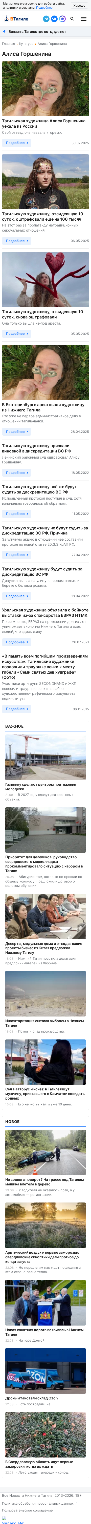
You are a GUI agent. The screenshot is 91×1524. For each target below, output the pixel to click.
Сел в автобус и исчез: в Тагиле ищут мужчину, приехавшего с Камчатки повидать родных (45, 1093)
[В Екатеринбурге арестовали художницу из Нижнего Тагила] (45, 372)
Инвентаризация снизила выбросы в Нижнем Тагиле (44, 1023)
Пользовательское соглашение (27, 1510)
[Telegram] (46, 19)
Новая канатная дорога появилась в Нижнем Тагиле (44, 1332)
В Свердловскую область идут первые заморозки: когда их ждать (39, 1464)
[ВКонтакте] (54, 19)
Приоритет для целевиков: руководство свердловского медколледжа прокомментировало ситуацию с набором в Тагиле (44, 864)
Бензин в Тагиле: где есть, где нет (37, 31)
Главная (8, 44)
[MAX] (62, 19)
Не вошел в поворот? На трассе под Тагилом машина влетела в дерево (44, 1181)
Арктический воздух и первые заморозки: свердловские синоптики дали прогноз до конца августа (42, 1257)
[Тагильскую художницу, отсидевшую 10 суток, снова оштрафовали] (45, 279)
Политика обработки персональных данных (38, 1503)
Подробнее (44, 7)
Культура (26, 44)
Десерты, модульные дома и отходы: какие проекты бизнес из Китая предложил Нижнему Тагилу (43, 948)
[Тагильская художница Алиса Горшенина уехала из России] (45, 88)
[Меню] (83, 19)
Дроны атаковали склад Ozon (31, 1398)
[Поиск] (72, 19)
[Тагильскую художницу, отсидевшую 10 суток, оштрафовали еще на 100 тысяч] (45, 181)
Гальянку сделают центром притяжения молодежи (40, 786)
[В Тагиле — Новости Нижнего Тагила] (21, 19)
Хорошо (79, 5)
